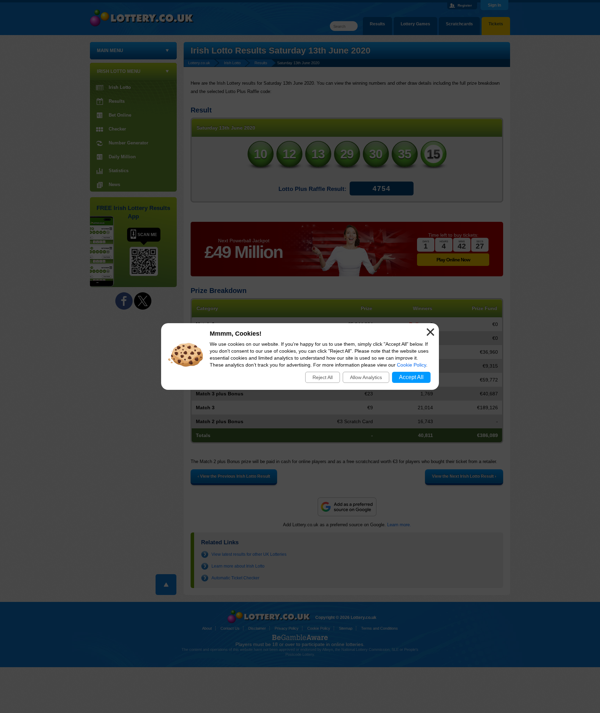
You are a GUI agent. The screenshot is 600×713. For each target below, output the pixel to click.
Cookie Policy (411, 365)
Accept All (411, 377)
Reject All (322, 377)
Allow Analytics (366, 377)
